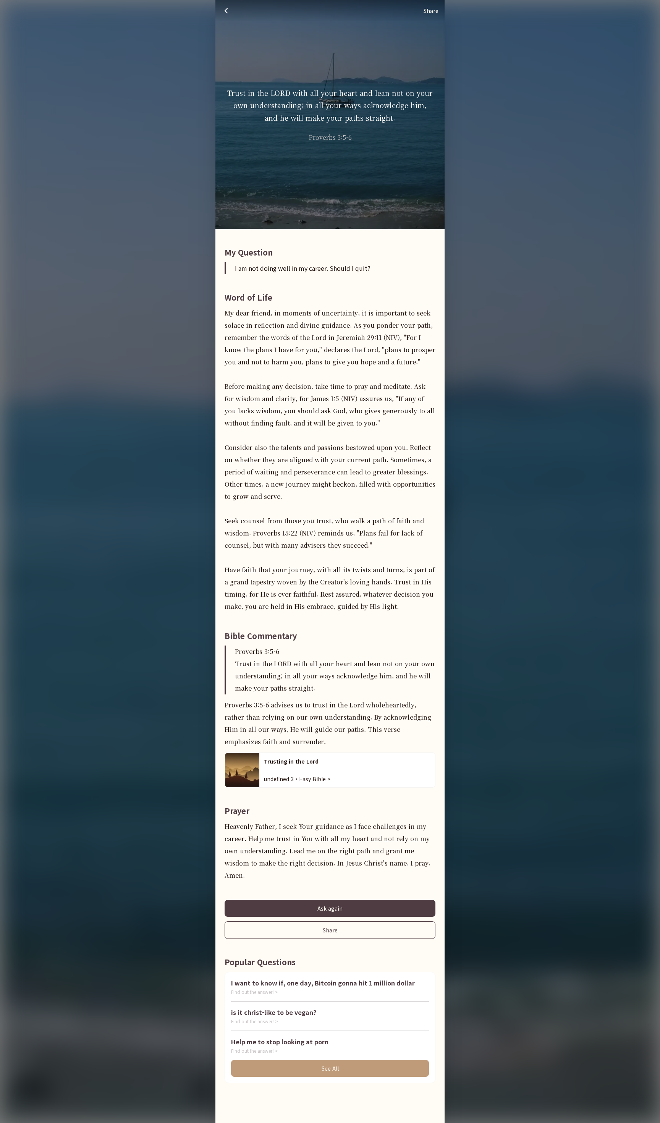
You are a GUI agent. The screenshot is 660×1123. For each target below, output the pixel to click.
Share (330, 930)
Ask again (330, 908)
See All (330, 1068)
